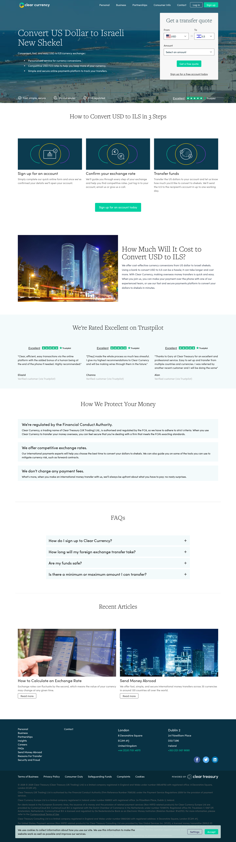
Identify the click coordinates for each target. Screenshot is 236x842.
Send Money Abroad (30, 752)
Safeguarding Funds (100, 776)
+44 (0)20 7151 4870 (129, 750)
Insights (22, 740)
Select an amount (176, 52)
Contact (68, 729)
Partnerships (25, 736)
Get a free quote (189, 63)
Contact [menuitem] (181, 5)
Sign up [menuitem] (211, 5)
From (167, 29)
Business (23, 733)
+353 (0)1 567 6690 (179, 750)
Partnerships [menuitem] (139, 5)
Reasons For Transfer (30, 756)
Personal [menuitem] (104, 5)
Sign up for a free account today (189, 74)
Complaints (123, 776)
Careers (22, 744)
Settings (194, 831)
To (195, 29)
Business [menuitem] (121, 5)
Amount (168, 45)
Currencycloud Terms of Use (44, 814)
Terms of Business (28, 776)
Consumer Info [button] (162, 5)
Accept (211, 831)
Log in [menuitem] (196, 5)
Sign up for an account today (118, 207)
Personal (23, 729)
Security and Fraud (29, 759)
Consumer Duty (74, 776)
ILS (203, 36)
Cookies (139, 776)
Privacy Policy (52, 776)
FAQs (21, 748)
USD (173, 36)
